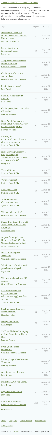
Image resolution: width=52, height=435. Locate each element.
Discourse (15, 431)
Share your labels (9, 189)
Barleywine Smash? (10, 321)
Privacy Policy (7, 425)
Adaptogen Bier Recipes (12, 372)
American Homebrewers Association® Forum (19, 3)
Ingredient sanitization (11, 391)
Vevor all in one (8, 170)
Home (3, 421)
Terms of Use (40, 421)
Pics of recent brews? (11, 401)
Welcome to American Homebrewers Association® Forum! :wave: (14, 35)
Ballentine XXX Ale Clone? (14, 381)
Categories (13, 421)
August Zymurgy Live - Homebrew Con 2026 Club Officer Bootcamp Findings (13, 240)
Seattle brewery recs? (11, 86)
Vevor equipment (9, 180)
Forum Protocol (26, 421)
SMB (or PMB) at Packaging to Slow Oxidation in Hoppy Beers (14, 334)
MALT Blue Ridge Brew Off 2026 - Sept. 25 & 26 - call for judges (14, 225)
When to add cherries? (11, 212)
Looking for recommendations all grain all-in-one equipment (13, 139)
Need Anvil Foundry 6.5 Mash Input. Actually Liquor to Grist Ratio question (14, 124)
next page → (6, 409)
